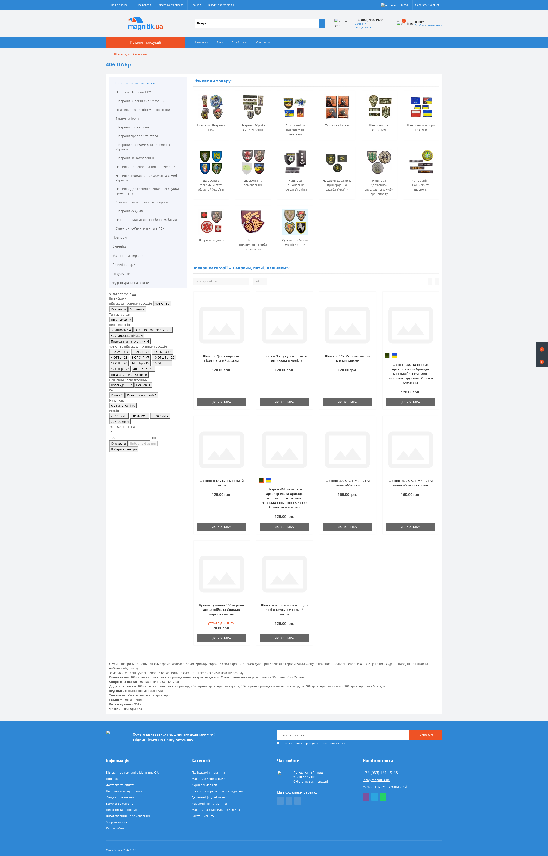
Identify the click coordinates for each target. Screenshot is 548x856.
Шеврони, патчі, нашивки (133, 83)
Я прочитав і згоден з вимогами (313, 743)
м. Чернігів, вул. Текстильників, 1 (387, 787)
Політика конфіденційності (126, 791)
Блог (219, 42)
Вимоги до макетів (119, 803)
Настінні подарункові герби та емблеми (146, 220)
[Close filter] (134, 295)
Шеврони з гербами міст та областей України (144, 147)
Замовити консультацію (363, 25)
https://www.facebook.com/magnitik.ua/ (280, 801)
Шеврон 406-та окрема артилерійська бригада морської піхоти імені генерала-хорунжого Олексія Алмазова (410, 374)
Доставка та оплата (171, 5)
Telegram (374, 797)
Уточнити (137, 309)
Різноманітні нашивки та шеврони (142, 202)
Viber (366, 797)
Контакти (263, 42)
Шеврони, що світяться (133, 127)
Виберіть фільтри (143, 443)
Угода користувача (307, 743)
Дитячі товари (124, 264)
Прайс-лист (240, 42)
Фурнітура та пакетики (130, 282)
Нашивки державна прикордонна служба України (147, 178)
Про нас (196, 5)
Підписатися (425, 735)
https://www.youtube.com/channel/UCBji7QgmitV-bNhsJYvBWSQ (289, 801)
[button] (542, 361)
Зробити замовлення (428, 25)
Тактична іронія (128, 118)
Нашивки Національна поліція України (146, 167)
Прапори (119, 237)
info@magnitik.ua (376, 780)
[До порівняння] (245, 304)
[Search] (322, 23)
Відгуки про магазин (221, 5)
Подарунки (121, 273)
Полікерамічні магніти (208, 772)
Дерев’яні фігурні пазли (209, 797)
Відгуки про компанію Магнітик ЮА (132, 772)
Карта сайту (115, 828)
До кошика (221, 402)
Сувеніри (119, 246)
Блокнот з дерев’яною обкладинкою (218, 791)
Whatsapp (383, 797)
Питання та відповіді (121, 810)
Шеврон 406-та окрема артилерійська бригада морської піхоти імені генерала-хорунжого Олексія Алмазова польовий (285, 498)
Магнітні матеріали (128, 255)
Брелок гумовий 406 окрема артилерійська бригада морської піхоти (221, 609)
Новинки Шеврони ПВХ (133, 92)
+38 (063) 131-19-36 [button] (380, 772)
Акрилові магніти (204, 785)
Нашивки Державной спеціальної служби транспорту (147, 191)
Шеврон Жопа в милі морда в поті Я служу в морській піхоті (284, 609)
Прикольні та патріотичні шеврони (143, 110)
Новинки (201, 42)
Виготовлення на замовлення (128, 816)
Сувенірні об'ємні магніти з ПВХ (140, 228)
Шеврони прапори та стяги (137, 136)
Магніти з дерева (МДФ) (209, 779)
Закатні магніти (203, 816)
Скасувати (118, 309)
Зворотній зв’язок (119, 822)
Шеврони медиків (129, 211)
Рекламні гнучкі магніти (209, 803)
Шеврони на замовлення (135, 158)
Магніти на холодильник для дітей (217, 810)
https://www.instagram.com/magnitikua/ (297, 801)
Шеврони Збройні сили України (140, 101)
